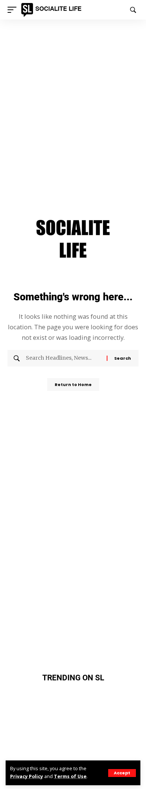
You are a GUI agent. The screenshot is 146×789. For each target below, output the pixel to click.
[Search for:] (63, 358)
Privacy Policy (26, 776)
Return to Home (73, 385)
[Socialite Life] (52, 10)
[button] (122, 773)
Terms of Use (70, 776)
